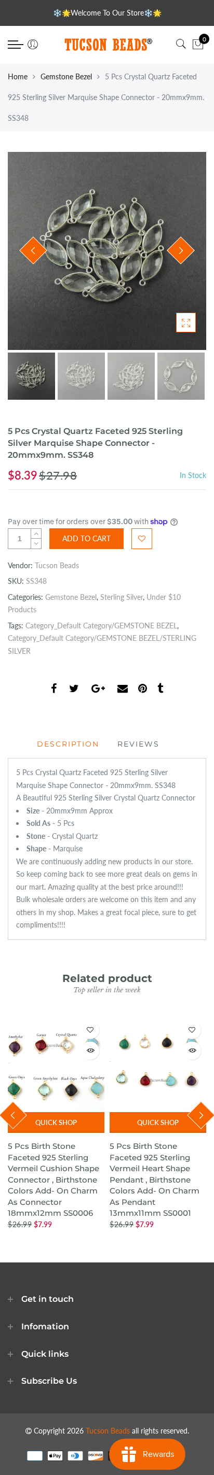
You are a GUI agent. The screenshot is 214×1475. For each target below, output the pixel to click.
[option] (107, 251)
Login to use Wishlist (141, 538)
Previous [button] (33, 250)
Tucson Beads (57, 565)
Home (18, 76)
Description (68, 744)
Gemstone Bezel (66, 76)
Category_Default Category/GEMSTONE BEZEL (101, 625)
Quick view (90, 1051)
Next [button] (181, 250)
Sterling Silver (121, 597)
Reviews (138, 744)
